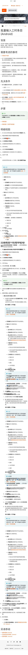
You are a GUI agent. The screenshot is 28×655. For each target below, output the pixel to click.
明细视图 (4, 121)
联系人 (4, 10)
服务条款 (11, 648)
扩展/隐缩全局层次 (3, 26)
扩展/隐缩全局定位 (25, 26)
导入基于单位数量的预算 (18, 97)
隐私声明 (6, 648)
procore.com (5, 5)
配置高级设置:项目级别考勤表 (18, 340)
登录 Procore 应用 (12, 10)
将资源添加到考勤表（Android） (9, 634)
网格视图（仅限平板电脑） (8, 124)
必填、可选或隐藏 (10, 314)
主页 (6, 25)
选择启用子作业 (9, 99)
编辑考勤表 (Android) (7, 632)
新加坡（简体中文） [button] (16, 5)
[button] (24, 18)
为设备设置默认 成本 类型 (19, 90)
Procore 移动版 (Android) (14, 25)
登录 (22, 648)
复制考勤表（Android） (7, 636)
